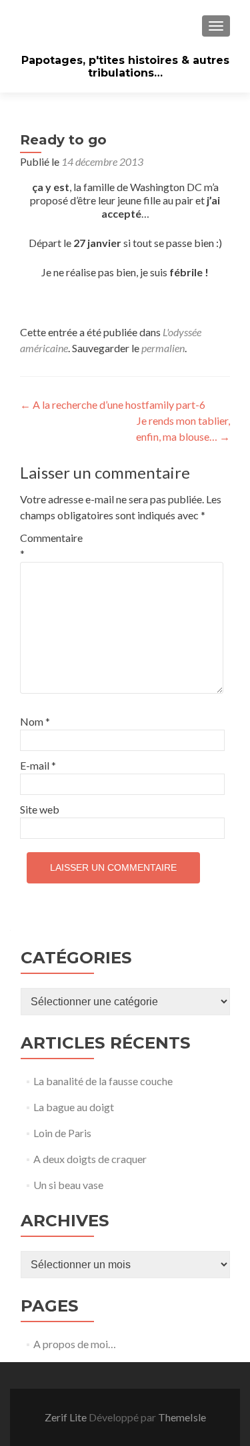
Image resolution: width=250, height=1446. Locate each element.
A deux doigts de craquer (90, 1158)
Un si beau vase (68, 1184)
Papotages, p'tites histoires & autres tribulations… (125, 66)
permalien (163, 348)
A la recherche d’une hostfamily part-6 (112, 404)
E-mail (38, 765)
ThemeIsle (182, 1417)
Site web (39, 809)
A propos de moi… (74, 1343)
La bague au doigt (73, 1106)
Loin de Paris (62, 1132)
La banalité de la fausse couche (103, 1081)
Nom (35, 721)
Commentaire (48, 545)
